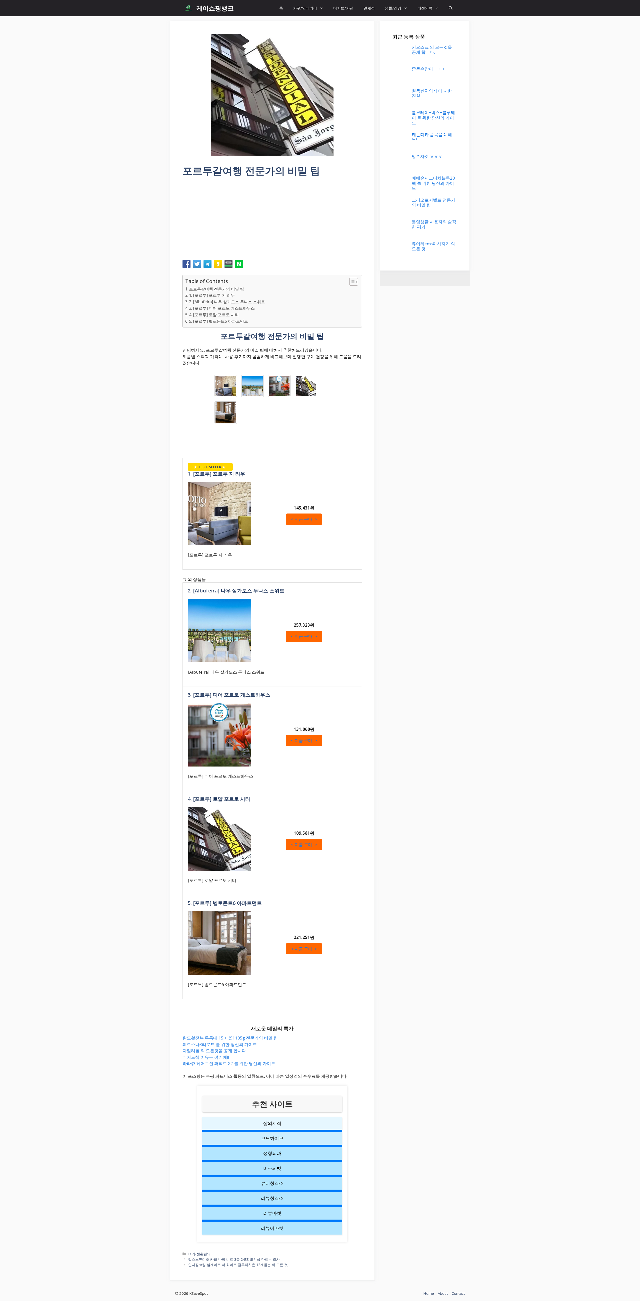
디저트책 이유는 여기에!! (205, 1057)
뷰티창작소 (272, 1183)
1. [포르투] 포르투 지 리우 (212, 295)
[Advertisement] (272, 220)
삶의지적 (272, 1123)
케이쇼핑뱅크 (215, 8)
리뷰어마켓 (272, 1228)
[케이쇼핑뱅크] (188, 8)
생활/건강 (393, 7)
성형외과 (272, 1153)
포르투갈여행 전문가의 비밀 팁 (216, 289)
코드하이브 (272, 1138)
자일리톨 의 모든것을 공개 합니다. (214, 1050)
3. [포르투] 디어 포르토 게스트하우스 (222, 308)
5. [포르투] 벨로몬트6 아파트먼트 (218, 321)
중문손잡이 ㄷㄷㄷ (429, 427)
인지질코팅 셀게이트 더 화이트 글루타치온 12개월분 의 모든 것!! (238, 1264)
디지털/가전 (343, 7)
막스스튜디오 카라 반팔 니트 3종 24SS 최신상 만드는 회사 (234, 1259)
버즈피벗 (272, 1168)
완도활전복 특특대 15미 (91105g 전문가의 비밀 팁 (230, 1038)
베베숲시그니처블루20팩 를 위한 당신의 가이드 (433, 1257)
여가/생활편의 (199, 1254)
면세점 (369, 7)
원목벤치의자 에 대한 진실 (432, 451)
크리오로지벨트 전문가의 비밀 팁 (433, 1276)
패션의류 (425, 7)
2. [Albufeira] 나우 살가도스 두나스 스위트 (227, 301)
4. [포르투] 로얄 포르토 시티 (214, 314)
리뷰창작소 (272, 1198)
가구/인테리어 (305, 7)
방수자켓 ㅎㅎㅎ (427, 1230)
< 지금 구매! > (304, 519)
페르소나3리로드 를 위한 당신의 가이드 (219, 1044)
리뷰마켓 (272, 1213)
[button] (451, 8)
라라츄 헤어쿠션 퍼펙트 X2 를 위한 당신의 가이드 (228, 1063)
